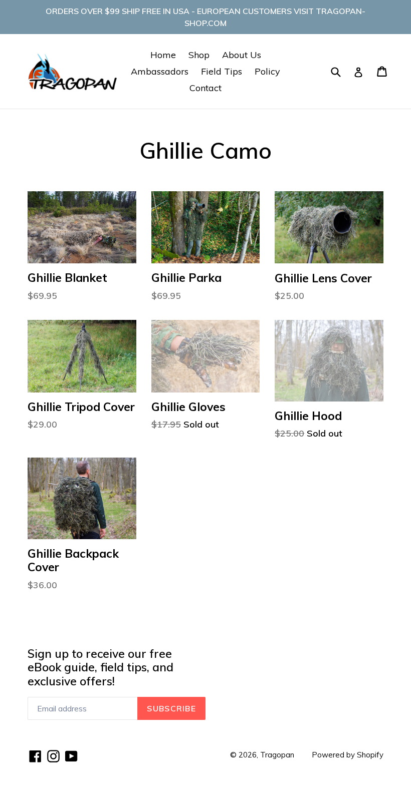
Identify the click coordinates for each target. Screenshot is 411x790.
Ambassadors (159, 71)
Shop (199, 55)
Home (163, 55)
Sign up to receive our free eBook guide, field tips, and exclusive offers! (100, 667)
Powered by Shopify (347, 754)
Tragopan (277, 754)
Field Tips (221, 71)
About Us (241, 55)
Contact (205, 88)
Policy (267, 71)
